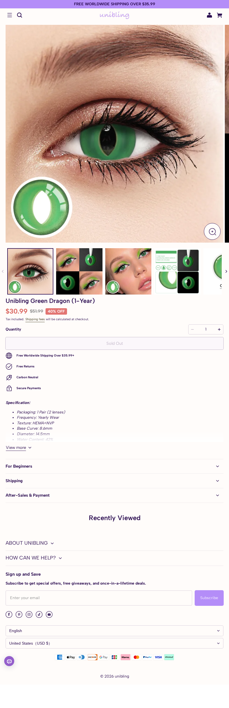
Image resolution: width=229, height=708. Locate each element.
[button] (9, 15)
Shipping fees (35, 319)
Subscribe (209, 597)
